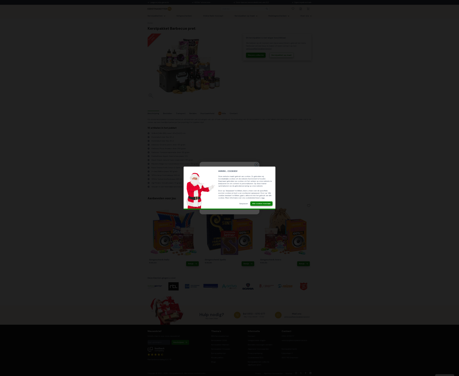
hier (263, 198)
